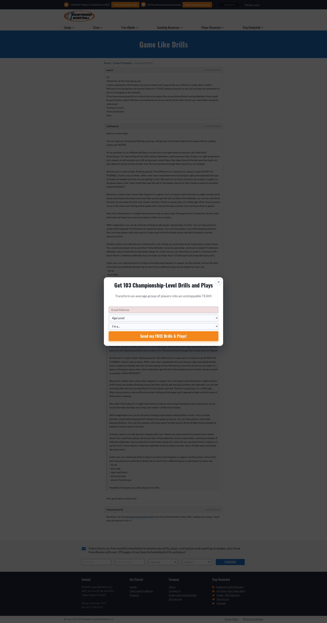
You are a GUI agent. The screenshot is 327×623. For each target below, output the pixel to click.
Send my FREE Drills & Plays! (163, 336)
